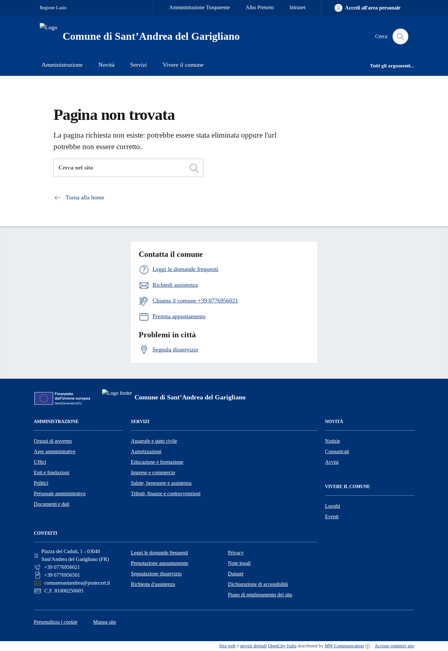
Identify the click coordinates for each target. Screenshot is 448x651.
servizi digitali (253, 645)
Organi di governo (53, 441)
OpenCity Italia (282, 645)
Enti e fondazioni (51, 472)
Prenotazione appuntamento (159, 563)
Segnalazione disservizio (156, 573)
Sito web (227, 645)
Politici (41, 483)
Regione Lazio (53, 7)
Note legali (239, 563)
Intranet (297, 7)
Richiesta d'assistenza (153, 584)
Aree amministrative (54, 451)
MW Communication (344, 645)
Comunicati (337, 451)
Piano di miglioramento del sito (260, 594)
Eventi (331, 516)
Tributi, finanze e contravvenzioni (165, 493)
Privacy (236, 552)
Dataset (235, 573)
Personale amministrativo (60, 493)
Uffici (40, 462)
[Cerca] (194, 168)
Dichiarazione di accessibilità (258, 584)
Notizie (332, 441)
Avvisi (331, 462)
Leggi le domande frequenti (159, 552)
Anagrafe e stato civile (154, 441)
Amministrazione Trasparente (199, 7)
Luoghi (332, 506)
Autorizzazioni (146, 451)
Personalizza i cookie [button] (55, 622)
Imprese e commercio (153, 472)
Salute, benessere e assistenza (161, 483)
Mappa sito (104, 622)
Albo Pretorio (260, 7)
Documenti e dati (51, 504)
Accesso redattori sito (394, 645)
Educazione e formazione (157, 462)
